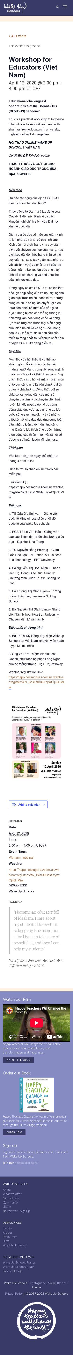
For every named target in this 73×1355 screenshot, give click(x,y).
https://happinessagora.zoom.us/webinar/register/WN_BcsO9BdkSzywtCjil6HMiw (36, 682)
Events (7, 1228)
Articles (8, 1232)
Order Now (14, 1132)
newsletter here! (26, 1163)
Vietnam (15, 857)
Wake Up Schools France (19, 1262)
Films (6, 1241)
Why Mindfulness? (15, 1245)
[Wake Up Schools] (15, 7)
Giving (7, 1206)
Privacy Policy (14, 1293)
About (7, 1190)
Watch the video (18, 1060)
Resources (10, 1237)
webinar (28, 857)
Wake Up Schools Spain (18, 1267)
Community (10, 1202)
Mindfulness (11, 1198)
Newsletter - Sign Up (16, 1211)
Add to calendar (29, 804)
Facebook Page (13, 1271)
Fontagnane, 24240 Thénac (48, 1283)
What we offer (12, 1194)
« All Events (17, 36)
